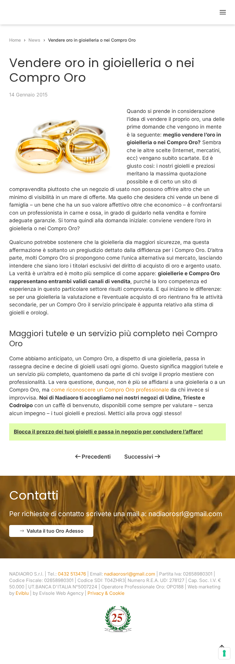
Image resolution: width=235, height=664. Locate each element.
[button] (223, 12)
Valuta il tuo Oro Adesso (55, 531)
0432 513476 (72, 574)
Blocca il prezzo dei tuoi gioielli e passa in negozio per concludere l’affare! (108, 432)
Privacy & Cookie (106, 593)
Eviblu (22, 593)
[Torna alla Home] (47, 12)
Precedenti (96, 456)
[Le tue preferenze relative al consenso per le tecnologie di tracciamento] (224, 653)
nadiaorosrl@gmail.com (185, 514)
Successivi (138, 456)
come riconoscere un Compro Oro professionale (110, 390)
